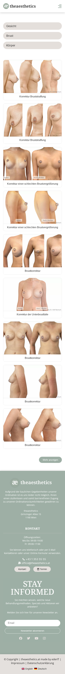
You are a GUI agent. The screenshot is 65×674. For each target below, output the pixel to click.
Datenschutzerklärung (40, 663)
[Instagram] (44, 638)
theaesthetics (23, 6)
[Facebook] (20, 638)
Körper (10, 45)
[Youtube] (36, 638)
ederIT (55, 659)
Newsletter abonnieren (32, 630)
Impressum (18, 663)
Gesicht (11, 26)
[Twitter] (28, 638)
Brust (9, 35)
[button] (50, 460)
